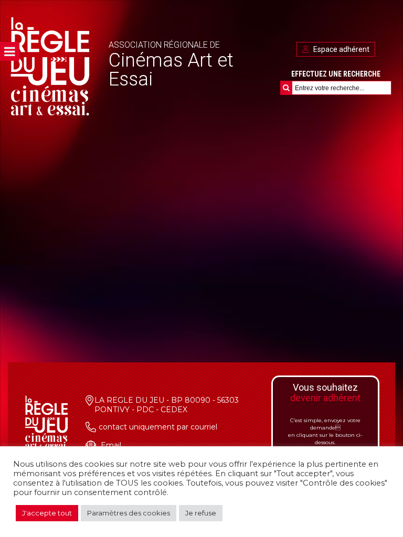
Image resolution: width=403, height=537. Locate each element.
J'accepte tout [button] (47, 513)
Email (111, 445)
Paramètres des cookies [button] (128, 513)
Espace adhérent (340, 49)
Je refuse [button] (200, 513)
